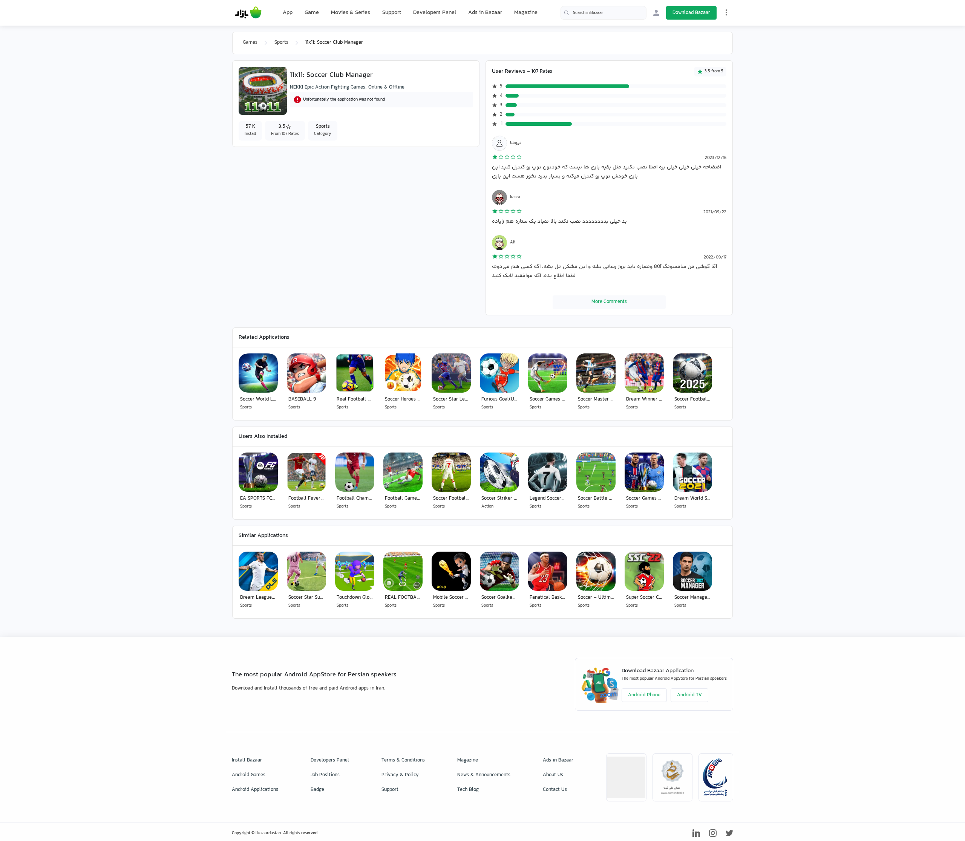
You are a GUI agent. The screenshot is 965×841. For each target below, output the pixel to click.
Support (391, 12)
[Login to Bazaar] (656, 13)
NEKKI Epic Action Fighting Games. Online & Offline (347, 87)
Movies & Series (350, 12)
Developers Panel (434, 12)
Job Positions (325, 775)
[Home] (248, 13)
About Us (553, 775)
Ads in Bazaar (485, 12)
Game (312, 12)
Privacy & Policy (400, 775)
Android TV (689, 695)
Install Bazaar (247, 760)
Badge (317, 790)
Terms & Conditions (403, 760)
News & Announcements (483, 775)
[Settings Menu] (726, 12)
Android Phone (644, 695)
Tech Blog (468, 790)
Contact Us (555, 790)
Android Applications (255, 790)
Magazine (526, 12)
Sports (281, 42)
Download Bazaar (691, 13)
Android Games (248, 775)
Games (250, 42)
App (288, 12)
